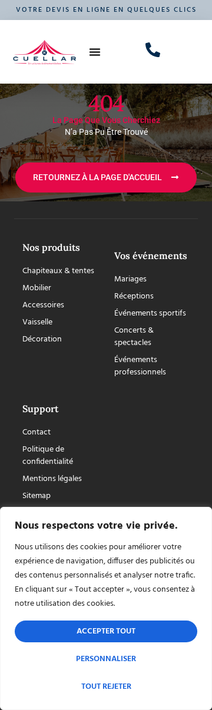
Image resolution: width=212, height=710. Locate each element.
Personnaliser (106, 659)
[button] (95, 52)
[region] (106, 608)
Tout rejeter (106, 687)
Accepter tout (106, 631)
